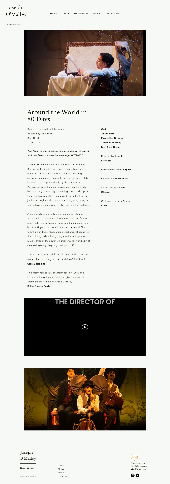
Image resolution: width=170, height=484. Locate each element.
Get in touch (63, 476)
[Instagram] (133, 475)
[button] (85, 399)
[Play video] (85, 327)
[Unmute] (31, 92)
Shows (61, 472)
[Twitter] (137, 475)
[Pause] (27, 92)
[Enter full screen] (142, 92)
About (61, 469)
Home (61, 465)
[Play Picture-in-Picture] (138, 92)
